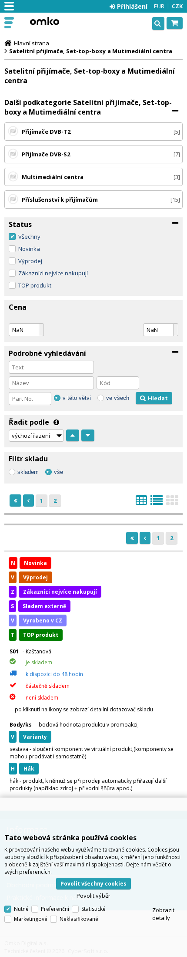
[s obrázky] (156, 503)
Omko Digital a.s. (44, 21)
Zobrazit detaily (163, 914)
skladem (28, 472)
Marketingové (30, 919)
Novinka (29, 249)
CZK (177, 6)
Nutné (21, 909)
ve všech (117, 398)
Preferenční (55, 909)
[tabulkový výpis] (141, 503)
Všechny (29, 236)
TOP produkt (34, 285)
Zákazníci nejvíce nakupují (53, 273)
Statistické (93, 909)
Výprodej (30, 261)
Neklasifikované (79, 919)
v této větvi (77, 398)
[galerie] (172, 503)
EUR (159, 6)
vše (58, 472)
